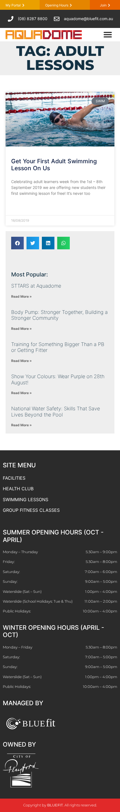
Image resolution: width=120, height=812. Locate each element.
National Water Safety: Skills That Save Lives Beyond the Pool (55, 412)
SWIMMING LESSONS (25, 499)
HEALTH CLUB (18, 488)
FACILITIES (14, 478)
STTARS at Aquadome (36, 286)
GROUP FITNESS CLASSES (31, 510)
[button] (107, 34)
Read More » (22, 207)
